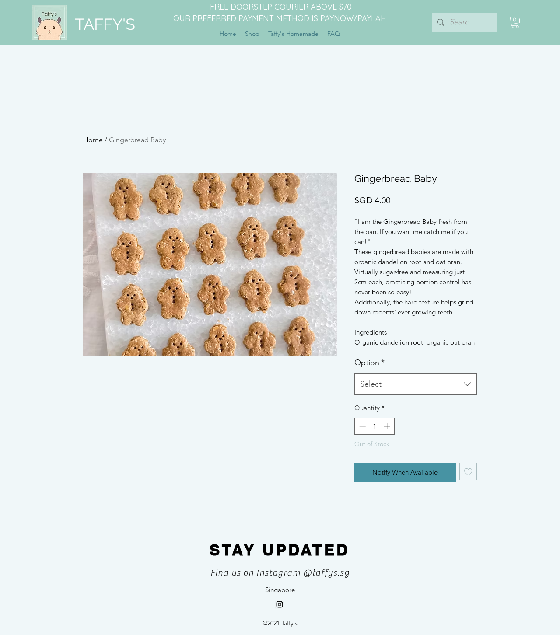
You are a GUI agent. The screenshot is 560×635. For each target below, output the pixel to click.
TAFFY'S (105, 24)
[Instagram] (279, 604)
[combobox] (415, 384)
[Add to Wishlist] (468, 472)
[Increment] (388, 426)
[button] (515, 22)
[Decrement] (362, 426)
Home (93, 140)
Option (369, 362)
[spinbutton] (375, 426)
